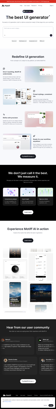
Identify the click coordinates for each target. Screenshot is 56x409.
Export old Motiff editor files (46, 395)
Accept (50, 405)
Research (34, 5)
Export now (46, 1)
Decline (45, 405)
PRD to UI (42, 41)
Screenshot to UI (33, 41)
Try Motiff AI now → (28, 156)
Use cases (27, 5)
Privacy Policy (7, 401)
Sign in (51, 5)
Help (21, 5)
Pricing (40, 5)
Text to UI (14, 41)
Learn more (28, 212)
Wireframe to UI (22, 41)
